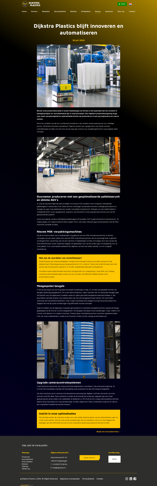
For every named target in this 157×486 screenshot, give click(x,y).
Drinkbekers (85, 11)
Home (24, 11)
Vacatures (109, 11)
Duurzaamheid (60, 11)
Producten (26, 456)
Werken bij (26, 468)
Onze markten (27, 461)
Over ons (120, 11)
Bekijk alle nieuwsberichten (108, 432)
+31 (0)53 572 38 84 (60, 464)
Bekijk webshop (89, 458)
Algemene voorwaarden (70, 478)
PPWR (123, 4)
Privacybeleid (88, 478)
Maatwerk (46, 11)
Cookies (100, 478)
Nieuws (98, 11)
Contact (132, 11)
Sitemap (25, 466)
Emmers (34, 11)
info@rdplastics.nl (59, 467)
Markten (73, 11)
